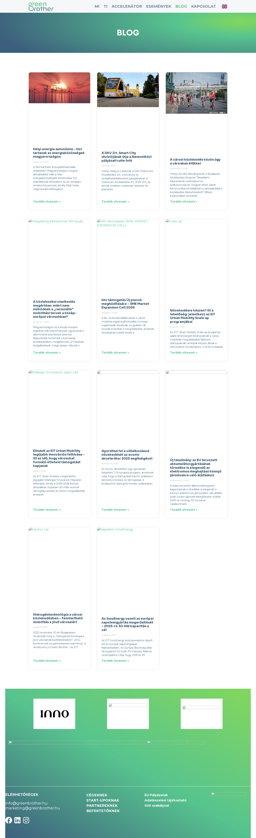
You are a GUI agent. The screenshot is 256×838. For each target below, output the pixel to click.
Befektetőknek (103, 811)
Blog (181, 6)
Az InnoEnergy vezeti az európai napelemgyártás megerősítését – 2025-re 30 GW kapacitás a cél (128, 624)
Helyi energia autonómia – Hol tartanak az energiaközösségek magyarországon (59, 153)
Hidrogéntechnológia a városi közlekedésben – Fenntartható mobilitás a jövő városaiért (58, 618)
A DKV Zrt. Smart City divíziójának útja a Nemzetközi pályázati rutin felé (127, 156)
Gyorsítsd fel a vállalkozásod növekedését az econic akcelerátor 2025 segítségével (127, 454)
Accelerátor (127, 6)
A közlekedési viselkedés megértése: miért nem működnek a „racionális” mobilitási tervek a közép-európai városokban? (55, 309)
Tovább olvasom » (47, 201)
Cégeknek (96, 795)
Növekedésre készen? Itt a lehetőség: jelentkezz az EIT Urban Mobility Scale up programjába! (192, 316)
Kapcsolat (203, 6)
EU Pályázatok (156, 795)
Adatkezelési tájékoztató (165, 800)
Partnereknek (102, 805)
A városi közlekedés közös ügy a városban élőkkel (195, 161)
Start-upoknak (102, 800)
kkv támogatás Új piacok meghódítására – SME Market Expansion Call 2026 (125, 303)
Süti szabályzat (157, 805)
